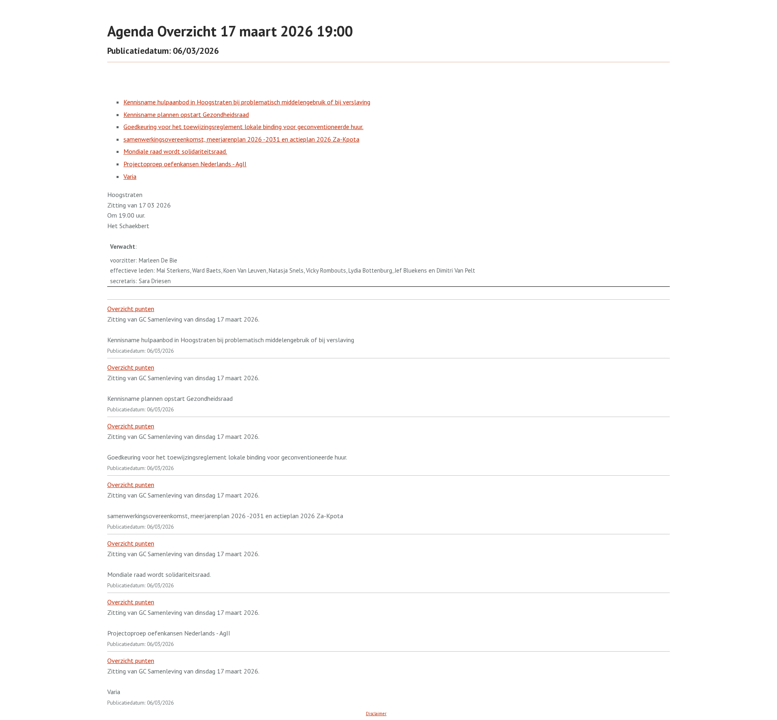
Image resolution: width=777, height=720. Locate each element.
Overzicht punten (130, 309)
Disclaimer (376, 713)
